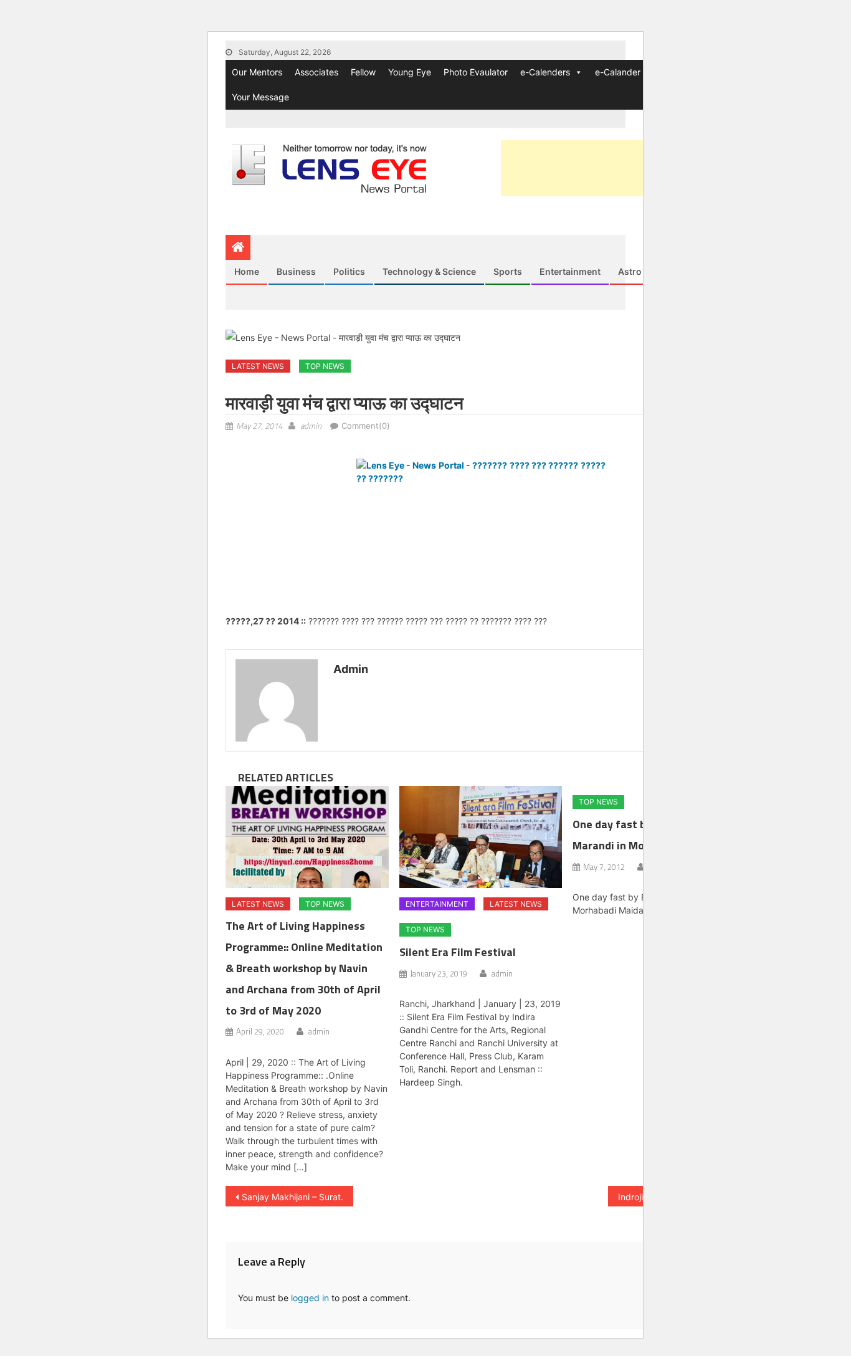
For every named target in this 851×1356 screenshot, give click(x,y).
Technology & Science (429, 271)
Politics (349, 271)
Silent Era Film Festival (457, 951)
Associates (316, 72)
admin (310, 425)
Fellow (363, 72)
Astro (630, 271)
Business (296, 271)
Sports (507, 271)
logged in (310, 1297)
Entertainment (570, 271)
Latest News (258, 366)
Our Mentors (257, 72)
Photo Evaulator (476, 72)
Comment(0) (365, 426)
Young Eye (409, 72)
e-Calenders (545, 72)
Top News (325, 366)
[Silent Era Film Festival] (481, 837)
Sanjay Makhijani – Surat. (292, 1196)
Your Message (260, 97)
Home (246, 271)
